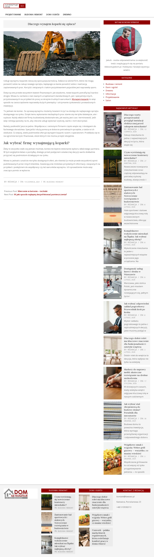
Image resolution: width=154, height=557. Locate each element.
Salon (108, 100)
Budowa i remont (55, 182)
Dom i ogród (112, 87)
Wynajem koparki (80, 99)
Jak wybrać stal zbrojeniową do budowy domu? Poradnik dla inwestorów (132, 410)
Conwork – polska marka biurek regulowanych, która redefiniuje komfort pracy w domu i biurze (100, 537)
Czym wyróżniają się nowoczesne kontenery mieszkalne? (136, 155)
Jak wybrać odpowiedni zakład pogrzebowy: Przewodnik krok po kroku (136, 308)
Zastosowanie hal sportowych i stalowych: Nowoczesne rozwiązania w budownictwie (133, 194)
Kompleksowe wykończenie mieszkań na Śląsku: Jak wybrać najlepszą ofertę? (136, 235)
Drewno (109, 90)
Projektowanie (112, 97)
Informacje (111, 93)
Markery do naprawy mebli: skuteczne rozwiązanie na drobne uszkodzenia (136, 374)
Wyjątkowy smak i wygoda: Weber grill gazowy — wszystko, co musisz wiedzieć (136, 449)
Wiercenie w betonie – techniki (32, 191)
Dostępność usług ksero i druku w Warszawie (133, 271)
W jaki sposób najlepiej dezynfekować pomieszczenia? (40, 194)
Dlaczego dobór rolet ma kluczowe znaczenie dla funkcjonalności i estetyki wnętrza (136, 342)
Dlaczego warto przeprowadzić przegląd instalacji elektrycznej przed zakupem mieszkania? (135, 120)
